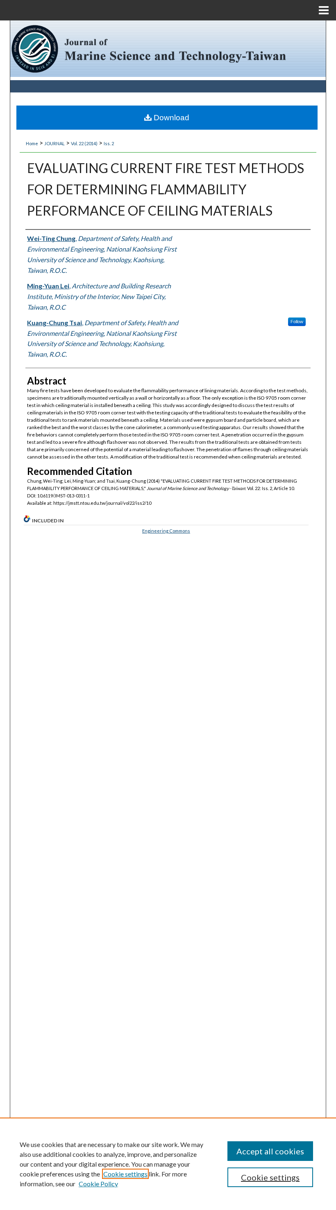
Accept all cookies (270, 1151)
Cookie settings (125, 1174)
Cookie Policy (98, 1184)
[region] (168, 1164)
